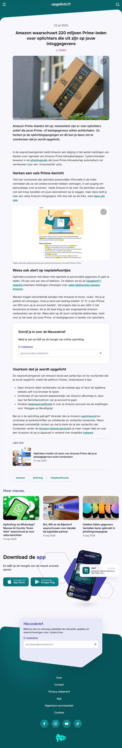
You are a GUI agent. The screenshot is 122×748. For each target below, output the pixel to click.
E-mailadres (25, 346)
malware (88, 432)
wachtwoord (89, 416)
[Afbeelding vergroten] (103, 61)
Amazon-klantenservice (53, 428)
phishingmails (38, 160)
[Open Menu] (4, 4)
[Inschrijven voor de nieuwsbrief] (100, 353)
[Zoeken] (117, 4)
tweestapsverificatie (40, 404)
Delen (62, 50)
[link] (60, 4)
